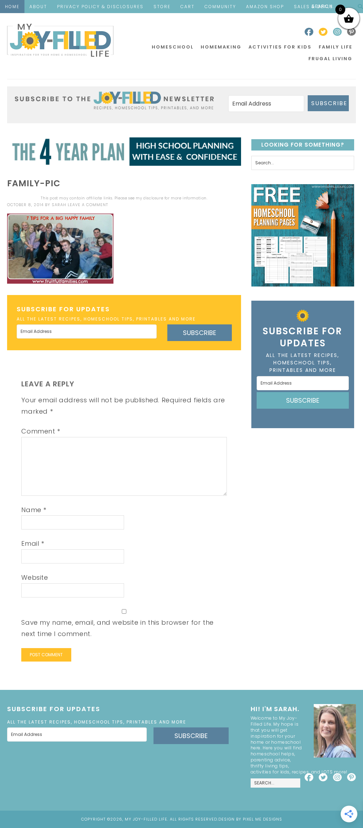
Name (33, 509)
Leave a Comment (88, 205)
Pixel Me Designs (262, 819)
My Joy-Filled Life (60, 40)
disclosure (153, 198)
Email (32, 543)
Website (34, 577)
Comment (40, 431)
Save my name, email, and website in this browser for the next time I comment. (117, 628)
